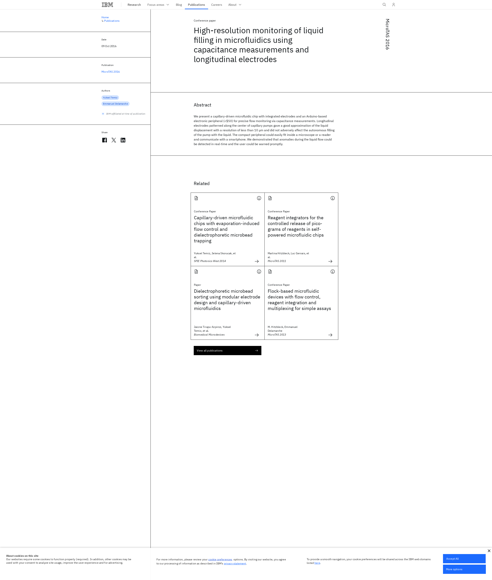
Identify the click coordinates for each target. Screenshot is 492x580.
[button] (489, 550)
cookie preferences (220, 559)
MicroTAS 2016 (388, 34)
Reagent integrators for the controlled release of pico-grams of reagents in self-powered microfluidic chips (296, 226)
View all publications (210, 350)
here (317, 563)
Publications (112, 20)
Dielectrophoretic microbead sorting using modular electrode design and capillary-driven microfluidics (227, 299)
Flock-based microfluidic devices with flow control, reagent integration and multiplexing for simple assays (299, 299)
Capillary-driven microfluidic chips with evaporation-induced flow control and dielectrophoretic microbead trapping (226, 229)
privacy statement (235, 563)
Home (105, 17)
